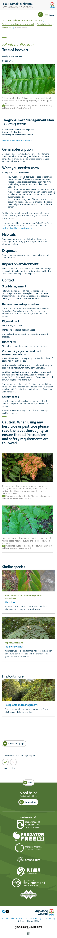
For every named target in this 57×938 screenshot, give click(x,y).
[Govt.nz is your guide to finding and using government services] (28, 925)
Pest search (7, 27)
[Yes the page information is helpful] (5, 762)
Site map (51, 918)
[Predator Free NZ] (28, 837)
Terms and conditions (24, 918)
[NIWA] (28, 872)
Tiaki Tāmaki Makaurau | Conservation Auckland (22, 20)
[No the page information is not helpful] (13, 762)
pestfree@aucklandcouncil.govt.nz (17, 228)
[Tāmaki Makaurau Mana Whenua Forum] (28, 896)
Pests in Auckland (44, 24)
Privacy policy (41, 918)
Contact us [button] (30, 802)
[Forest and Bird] (28, 861)
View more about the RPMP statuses (17, 141)
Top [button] (30, 782)
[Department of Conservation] (28, 826)
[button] (40, 14)
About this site (8, 918)
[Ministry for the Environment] (28, 884)
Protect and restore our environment (18, 24)
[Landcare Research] (28, 849)
